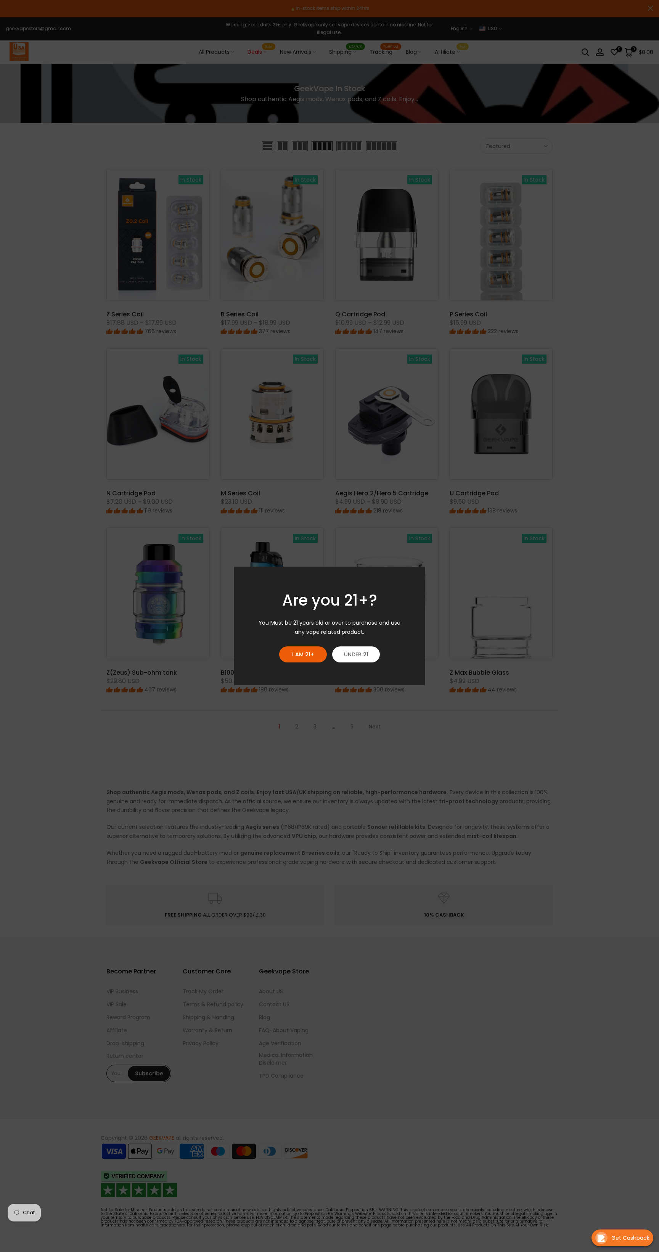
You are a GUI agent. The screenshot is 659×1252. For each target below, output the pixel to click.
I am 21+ (303, 654)
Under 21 (356, 654)
